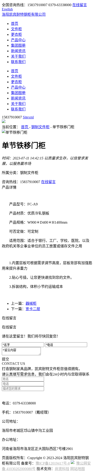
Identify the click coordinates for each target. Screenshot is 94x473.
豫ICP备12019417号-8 (53, 463)
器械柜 (31, 303)
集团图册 (18, 45)
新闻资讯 (18, 51)
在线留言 (79, 5)
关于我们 (18, 56)
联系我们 (18, 62)
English (7, 9)
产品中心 (18, 40)
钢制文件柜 (40, 127)
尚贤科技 (62, 469)
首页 (14, 24)
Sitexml (28, 117)
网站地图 (77, 469)
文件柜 (16, 29)
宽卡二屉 (33, 309)
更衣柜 (16, 34)
